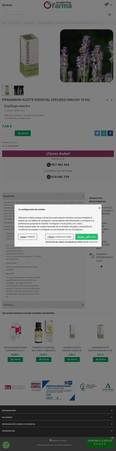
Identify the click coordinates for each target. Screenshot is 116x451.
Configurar (27, 237)
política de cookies (74, 223)
